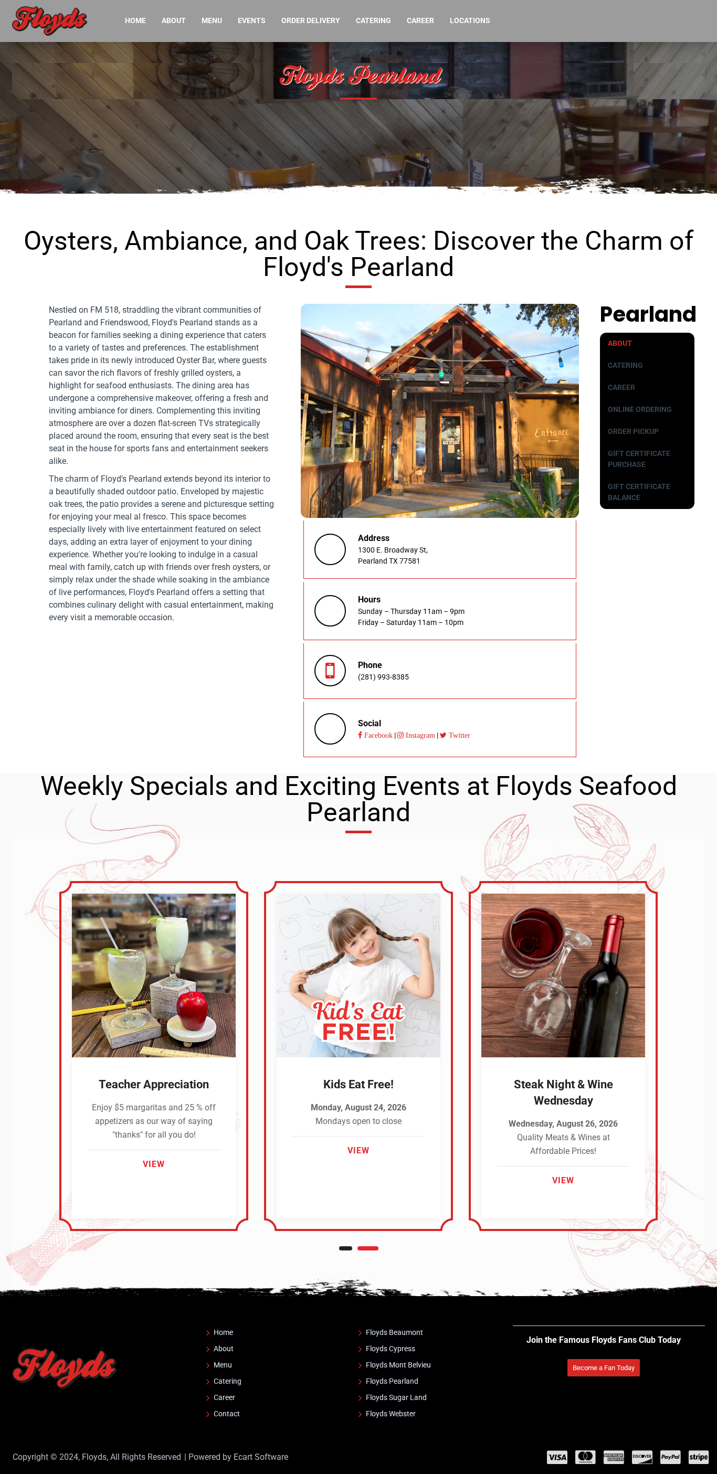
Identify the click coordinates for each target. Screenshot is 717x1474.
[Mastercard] (585, 1457)
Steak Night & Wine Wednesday (563, 1092)
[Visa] (557, 1457)
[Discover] (642, 1457)
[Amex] (614, 1457)
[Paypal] (670, 1457)
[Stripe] (699, 1457)
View (154, 1164)
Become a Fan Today (604, 1368)
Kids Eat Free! (358, 1084)
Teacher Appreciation (154, 1084)
